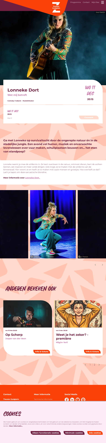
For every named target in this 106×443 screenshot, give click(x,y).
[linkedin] (72, 400)
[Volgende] (102, 264)
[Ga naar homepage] (35, 8)
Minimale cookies (74, 433)
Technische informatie (43, 399)
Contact (86, 2)
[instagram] (83, 400)
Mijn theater (97, 2)
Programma (75, 2)
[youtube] (78, 400)
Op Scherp (14, 335)
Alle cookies (95, 433)
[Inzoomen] (31, 256)
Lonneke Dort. (32, 177)
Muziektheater (28, 101)
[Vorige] (95, 264)
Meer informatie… (16, 426)
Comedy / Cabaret (14, 101)
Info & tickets (41, 351)
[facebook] (67, 400)
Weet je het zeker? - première (72, 336)
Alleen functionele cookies (45, 433)
